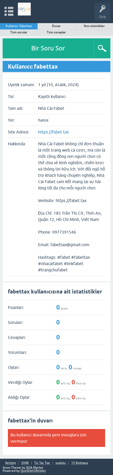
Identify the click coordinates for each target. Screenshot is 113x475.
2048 (25, 463)
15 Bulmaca (79, 463)
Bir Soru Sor (48, 48)
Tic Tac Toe (42, 463)
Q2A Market (34, 467)
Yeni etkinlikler (94, 26)
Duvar (56, 26)
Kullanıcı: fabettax (19, 26)
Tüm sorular (18, 32)
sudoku (60, 463)
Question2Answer (33, 471)
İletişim (10, 463)
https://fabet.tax (53, 132)
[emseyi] (24, 9)
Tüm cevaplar (56, 32)
